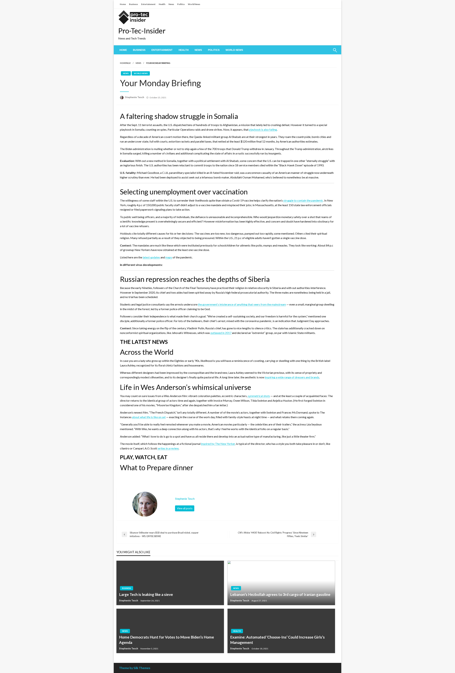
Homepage (125, 63)
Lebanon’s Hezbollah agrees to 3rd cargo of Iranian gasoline (280, 594)
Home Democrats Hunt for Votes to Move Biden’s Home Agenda (166, 639)
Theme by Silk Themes (134, 668)
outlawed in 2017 (220, 332)
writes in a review (168, 448)
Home (123, 4)
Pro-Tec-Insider (141, 30)
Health (162, 4)
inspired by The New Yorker (218, 443)
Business (133, 4)
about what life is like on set (149, 417)
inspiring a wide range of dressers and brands (292, 377)
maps (168, 257)
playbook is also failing (263, 129)
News (171, 4)
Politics (181, 4)
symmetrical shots (259, 396)
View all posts (184, 508)
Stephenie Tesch (135, 97)
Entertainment (148, 4)
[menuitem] (123, 49)
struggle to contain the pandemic (303, 200)
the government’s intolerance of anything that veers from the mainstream (242, 304)
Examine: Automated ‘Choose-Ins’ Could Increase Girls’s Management (277, 639)
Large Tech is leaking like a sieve (146, 594)
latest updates (151, 257)
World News (194, 4)
